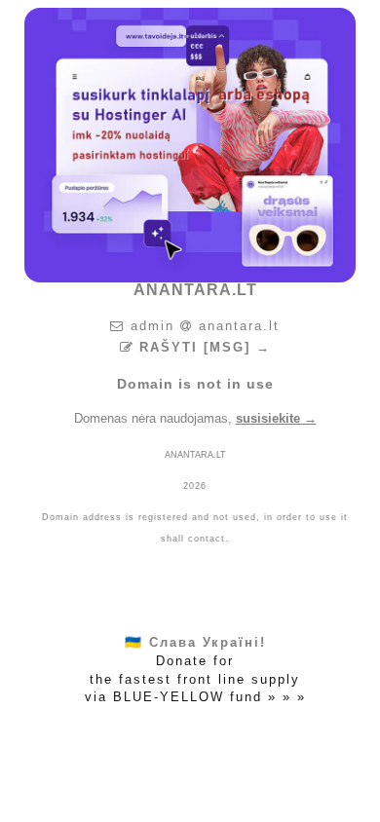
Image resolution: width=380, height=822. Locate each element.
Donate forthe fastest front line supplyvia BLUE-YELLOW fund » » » (195, 669)
